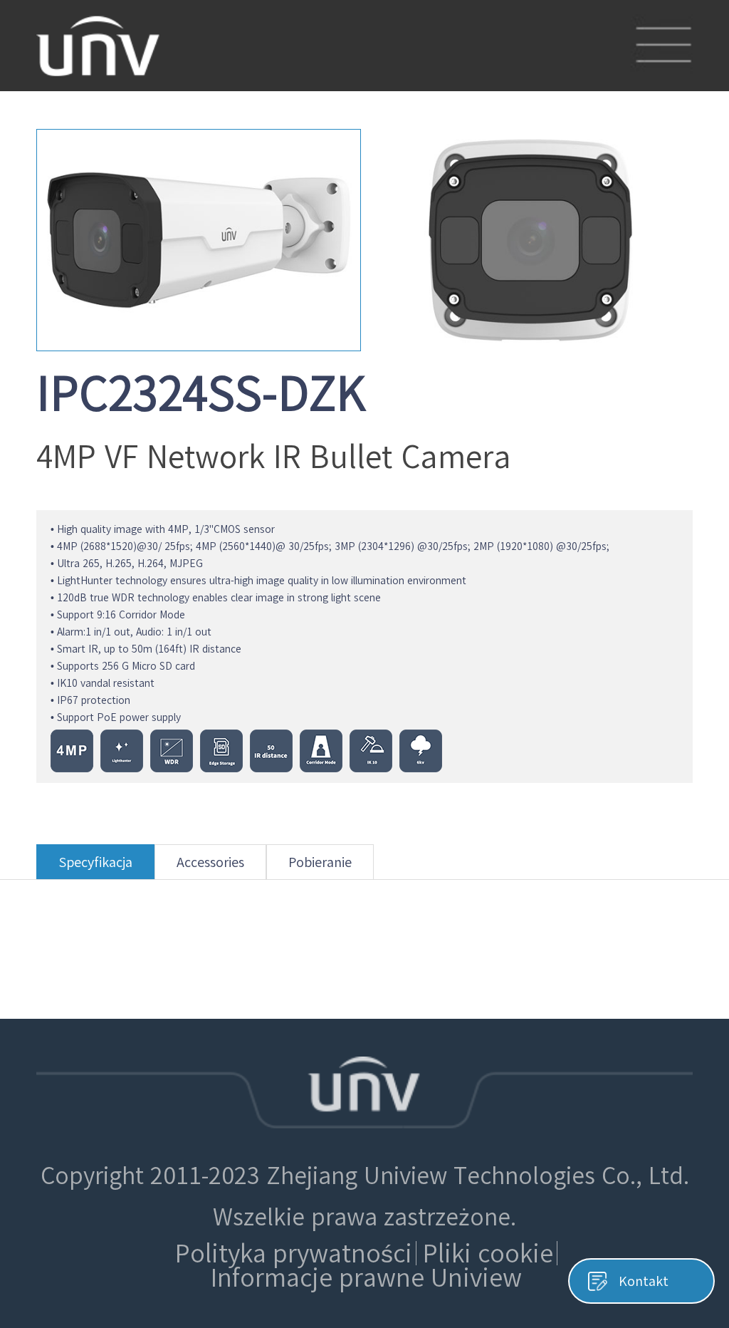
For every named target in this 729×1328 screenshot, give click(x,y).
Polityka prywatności (293, 1253)
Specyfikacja (95, 862)
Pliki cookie (488, 1253)
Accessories (210, 862)
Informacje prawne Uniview (366, 1277)
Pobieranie (320, 862)
